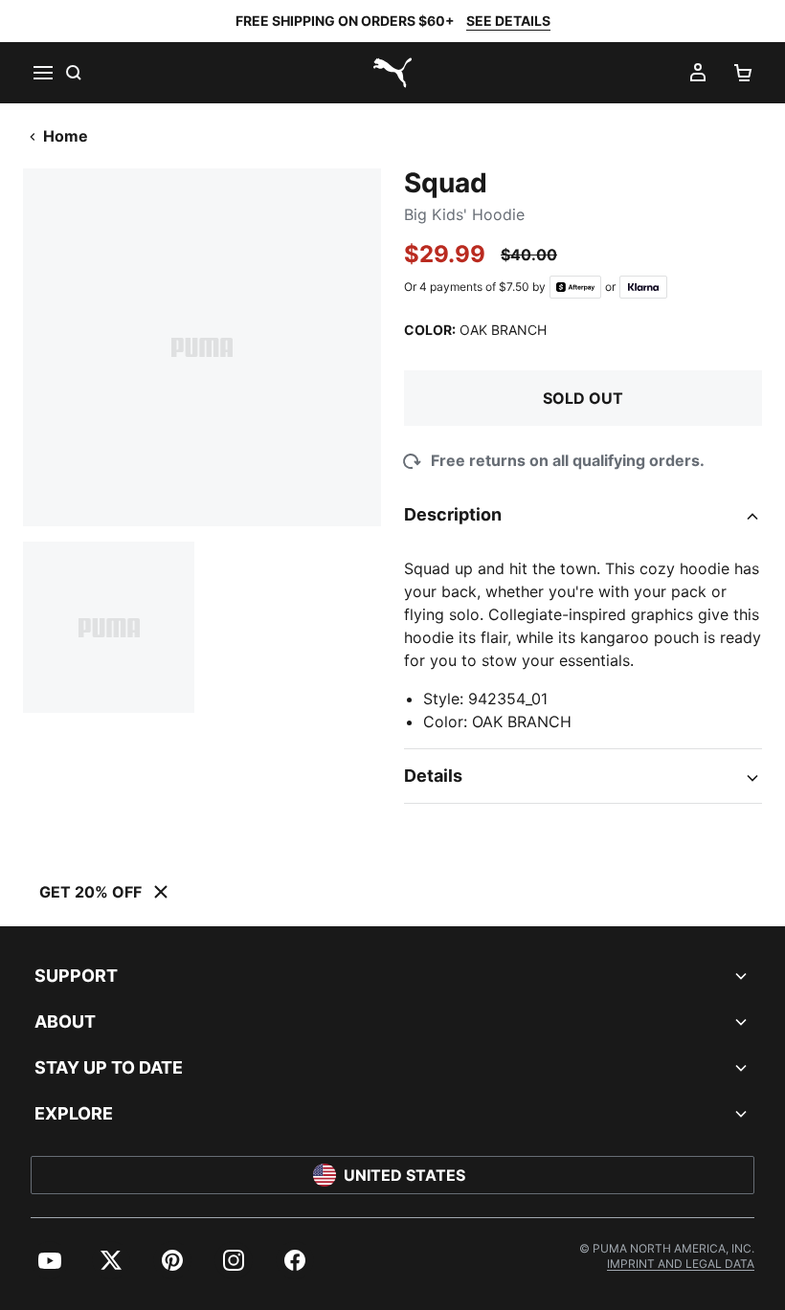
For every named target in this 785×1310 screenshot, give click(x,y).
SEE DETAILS (508, 20)
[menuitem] (50, 1260)
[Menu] (42, 73)
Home (65, 135)
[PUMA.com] (392, 73)
